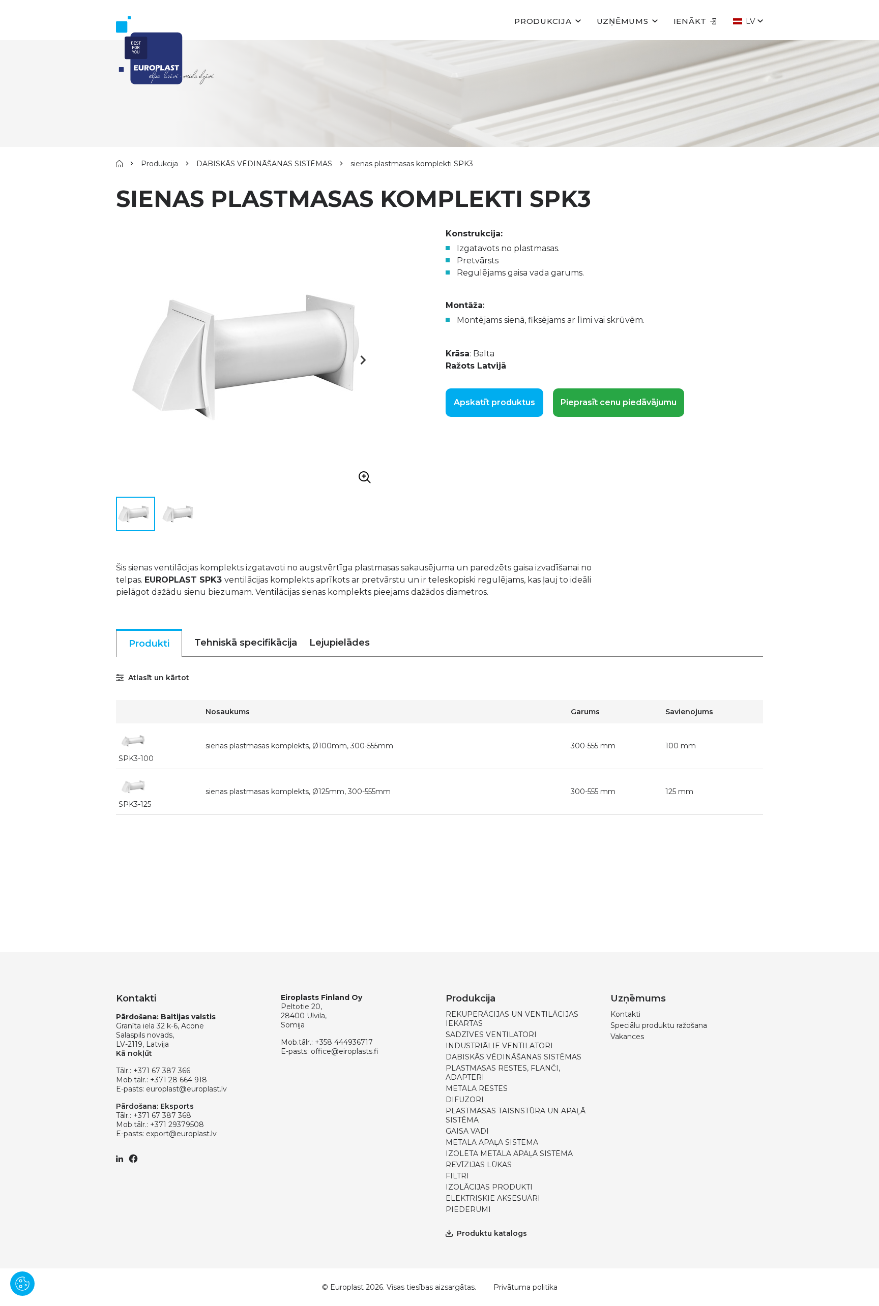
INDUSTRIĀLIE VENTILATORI (499, 1045)
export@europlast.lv (181, 1133)
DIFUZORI (465, 1099)
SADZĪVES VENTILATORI (491, 1034)
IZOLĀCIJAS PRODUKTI (489, 1187)
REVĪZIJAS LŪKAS (479, 1164)
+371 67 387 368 (162, 1115)
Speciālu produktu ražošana (658, 1025)
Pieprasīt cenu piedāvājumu (619, 402)
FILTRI (457, 1175)
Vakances (627, 1036)
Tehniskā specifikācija (245, 642)
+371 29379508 (177, 1124)
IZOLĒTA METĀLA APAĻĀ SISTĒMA (509, 1153)
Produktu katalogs (492, 1233)
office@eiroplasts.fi (344, 1051)
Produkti (149, 643)
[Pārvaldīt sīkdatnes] (22, 1283)
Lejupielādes (339, 642)
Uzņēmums (623, 21)
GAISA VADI (467, 1131)
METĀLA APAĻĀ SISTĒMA (492, 1142)
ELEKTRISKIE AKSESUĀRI (493, 1198)
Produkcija (543, 21)
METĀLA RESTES (477, 1088)
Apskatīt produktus (494, 402)
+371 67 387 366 (161, 1070)
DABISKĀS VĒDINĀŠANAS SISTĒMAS (264, 163)
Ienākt (690, 21)
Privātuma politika (525, 1287)
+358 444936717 (344, 1042)
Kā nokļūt (134, 1053)
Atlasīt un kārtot (157, 677)
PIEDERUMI (468, 1209)
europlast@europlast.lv (186, 1089)
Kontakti (625, 1014)
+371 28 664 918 (178, 1079)
